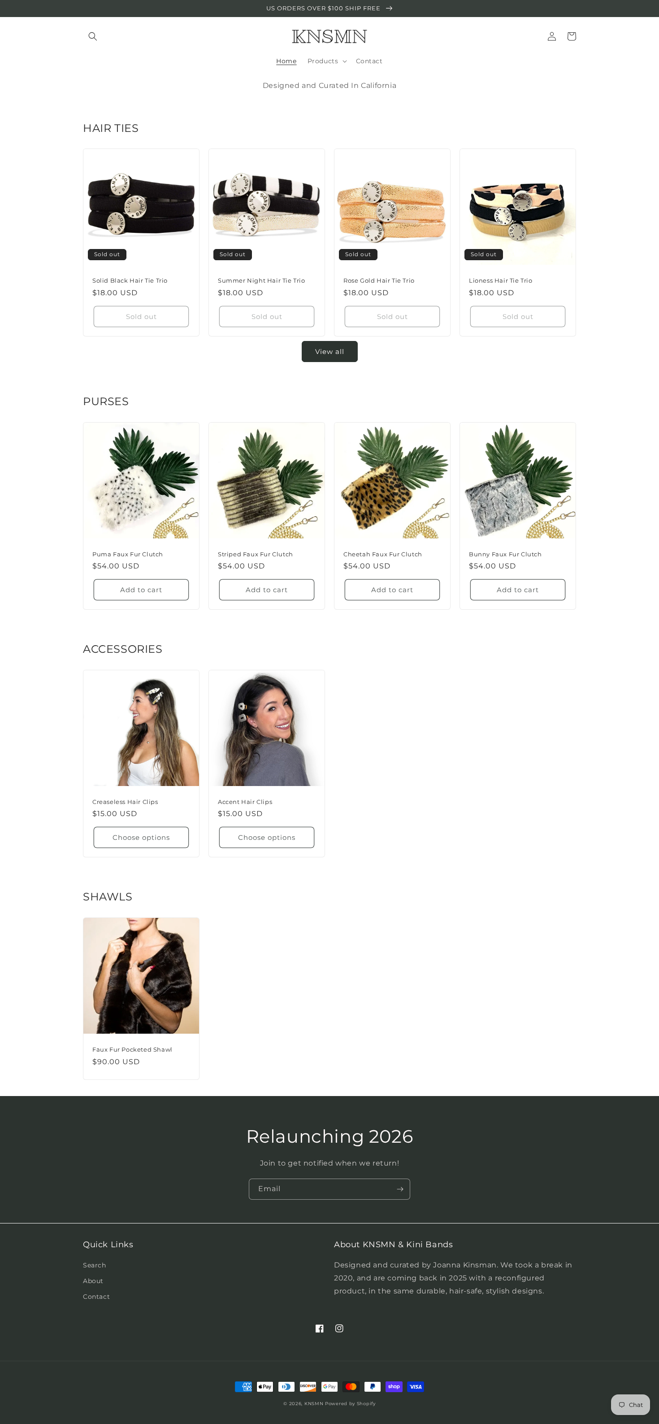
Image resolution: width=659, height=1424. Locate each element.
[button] (93, 36)
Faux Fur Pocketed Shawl (132, 1049)
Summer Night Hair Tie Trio (261, 280)
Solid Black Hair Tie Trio (130, 280)
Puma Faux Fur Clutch (127, 554)
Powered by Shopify (350, 1404)
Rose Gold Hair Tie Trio (379, 280)
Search (94, 1265)
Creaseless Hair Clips (125, 801)
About (93, 1281)
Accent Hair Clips (245, 801)
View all (329, 351)
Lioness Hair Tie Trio (501, 280)
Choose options (141, 837)
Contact (96, 1297)
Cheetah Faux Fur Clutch (382, 554)
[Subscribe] (400, 1189)
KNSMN (314, 1404)
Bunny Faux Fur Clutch (505, 554)
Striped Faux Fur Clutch (255, 554)
